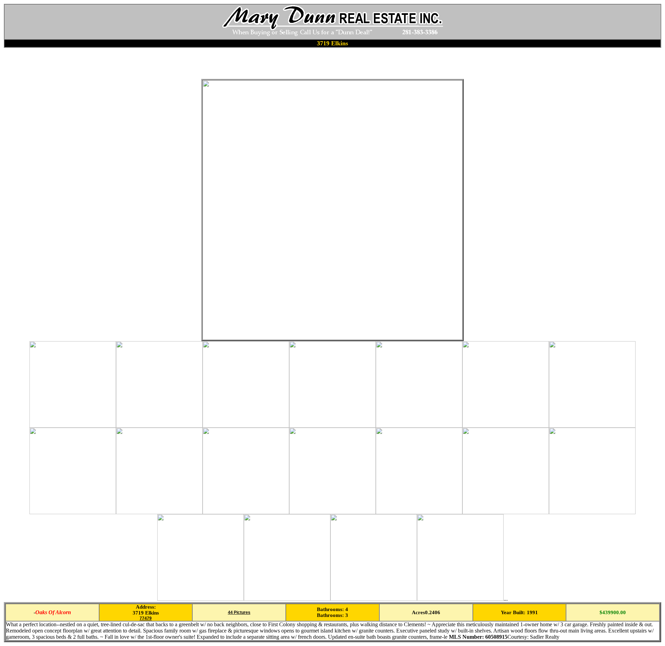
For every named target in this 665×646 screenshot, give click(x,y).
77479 (146, 618)
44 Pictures (239, 612)
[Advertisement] (130, 63)
